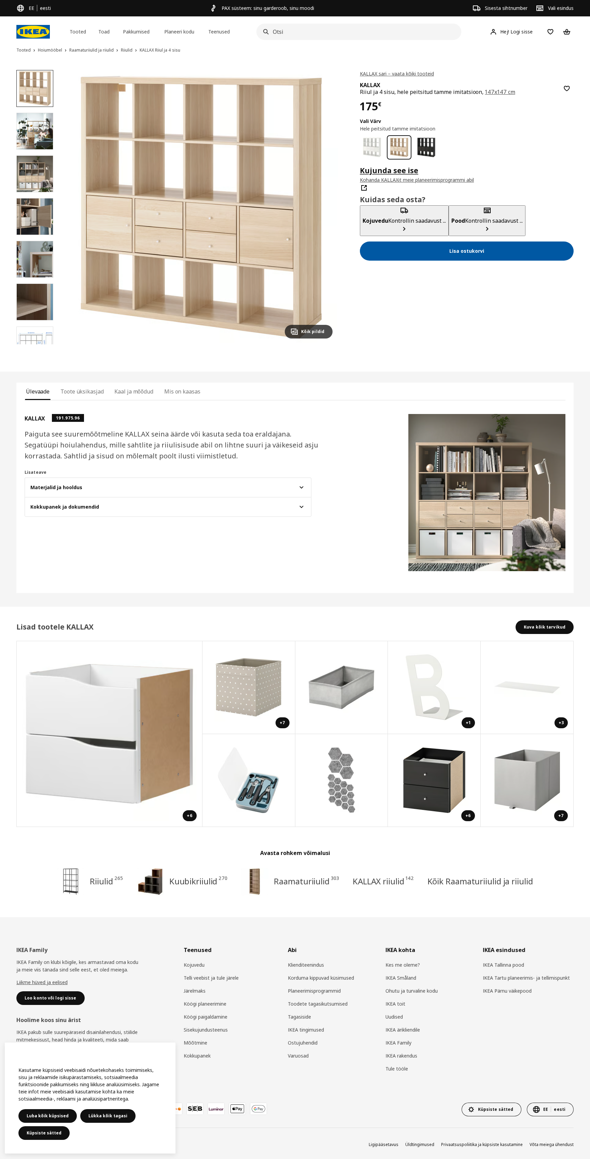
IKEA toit (395, 1004)
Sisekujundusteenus (206, 1029)
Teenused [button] (219, 31)
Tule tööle (396, 1068)
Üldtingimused (419, 1144)
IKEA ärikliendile (402, 1029)
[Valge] (372, 147)
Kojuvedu (194, 965)
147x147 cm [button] (500, 91)
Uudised (394, 1016)
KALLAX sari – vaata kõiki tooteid (397, 73)
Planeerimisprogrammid (314, 991)
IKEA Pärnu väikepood (507, 991)
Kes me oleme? (402, 965)
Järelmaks (195, 991)
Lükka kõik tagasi (107, 1116)
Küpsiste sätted (44, 1133)
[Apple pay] (237, 1109)
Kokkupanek (197, 1055)
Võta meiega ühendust (552, 1144)
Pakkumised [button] (136, 31)
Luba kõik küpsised (48, 1116)
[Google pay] (258, 1109)
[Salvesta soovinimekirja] (567, 88)
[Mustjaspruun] (426, 147)
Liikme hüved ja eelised (42, 982)
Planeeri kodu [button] (179, 31)
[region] (201, 207)
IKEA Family (398, 1042)
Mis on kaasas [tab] (182, 391)
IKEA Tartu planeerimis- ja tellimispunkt (526, 978)
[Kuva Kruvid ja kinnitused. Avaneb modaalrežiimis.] (341, 780)
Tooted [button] (78, 31)
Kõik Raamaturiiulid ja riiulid (480, 881)
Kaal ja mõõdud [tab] (133, 391)
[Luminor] (216, 1109)
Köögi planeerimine (205, 1004)
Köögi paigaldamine (205, 1016)
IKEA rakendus (401, 1055)
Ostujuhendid (303, 1042)
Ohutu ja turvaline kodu (411, 991)
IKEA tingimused (306, 1029)
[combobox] (356, 32)
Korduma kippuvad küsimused (321, 978)
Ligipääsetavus (383, 1144)
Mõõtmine (195, 1042)
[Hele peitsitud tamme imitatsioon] (399, 147)
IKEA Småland (400, 978)
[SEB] (194, 1109)
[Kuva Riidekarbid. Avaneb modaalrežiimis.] (341, 687)
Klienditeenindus (306, 965)
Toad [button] (104, 31)
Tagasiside (299, 1016)
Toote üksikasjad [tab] (81, 391)
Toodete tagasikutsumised (318, 1004)
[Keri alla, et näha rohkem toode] (34, 344)
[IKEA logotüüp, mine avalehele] (33, 32)
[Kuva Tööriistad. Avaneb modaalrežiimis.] (248, 780)
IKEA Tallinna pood (503, 965)
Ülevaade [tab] (38, 391)
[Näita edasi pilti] (324, 207)
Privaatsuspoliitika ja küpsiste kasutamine (482, 1144)
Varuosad (298, 1055)
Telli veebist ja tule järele (211, 978)
